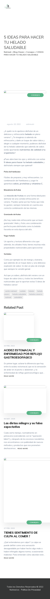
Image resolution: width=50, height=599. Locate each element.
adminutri (30, 124)
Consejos (35, 95)
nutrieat (8, 297)
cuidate (23, 291)
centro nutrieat (11, 291)
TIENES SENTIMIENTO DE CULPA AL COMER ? (21, 534)
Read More (9, 376)
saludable (18, 297)
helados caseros (35, 294)
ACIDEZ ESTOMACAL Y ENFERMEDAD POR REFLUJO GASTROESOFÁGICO (23, 353)
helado (31, 291)
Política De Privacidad (31, 590)
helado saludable (19, 294)
